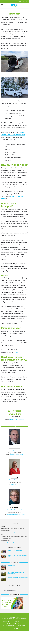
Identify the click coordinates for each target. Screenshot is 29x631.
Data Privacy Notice (13, 623)
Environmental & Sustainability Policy (14, 625)
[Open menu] (2, 4)
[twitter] (14, 628)
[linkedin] (17, 628)
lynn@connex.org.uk (16, 484)
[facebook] (11, 628)
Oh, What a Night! (12, 565)
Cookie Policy (6, 621)
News (20, 1)
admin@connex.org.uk (10, 532)
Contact (25, 1)
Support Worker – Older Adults (15, 550)
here (17, 352)
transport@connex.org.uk (16, 419)
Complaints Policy (18, 621)
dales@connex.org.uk (9, 542)
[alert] (14, 590)
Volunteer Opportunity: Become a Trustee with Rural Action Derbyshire (18, 578)
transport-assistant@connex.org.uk (16, 514)
